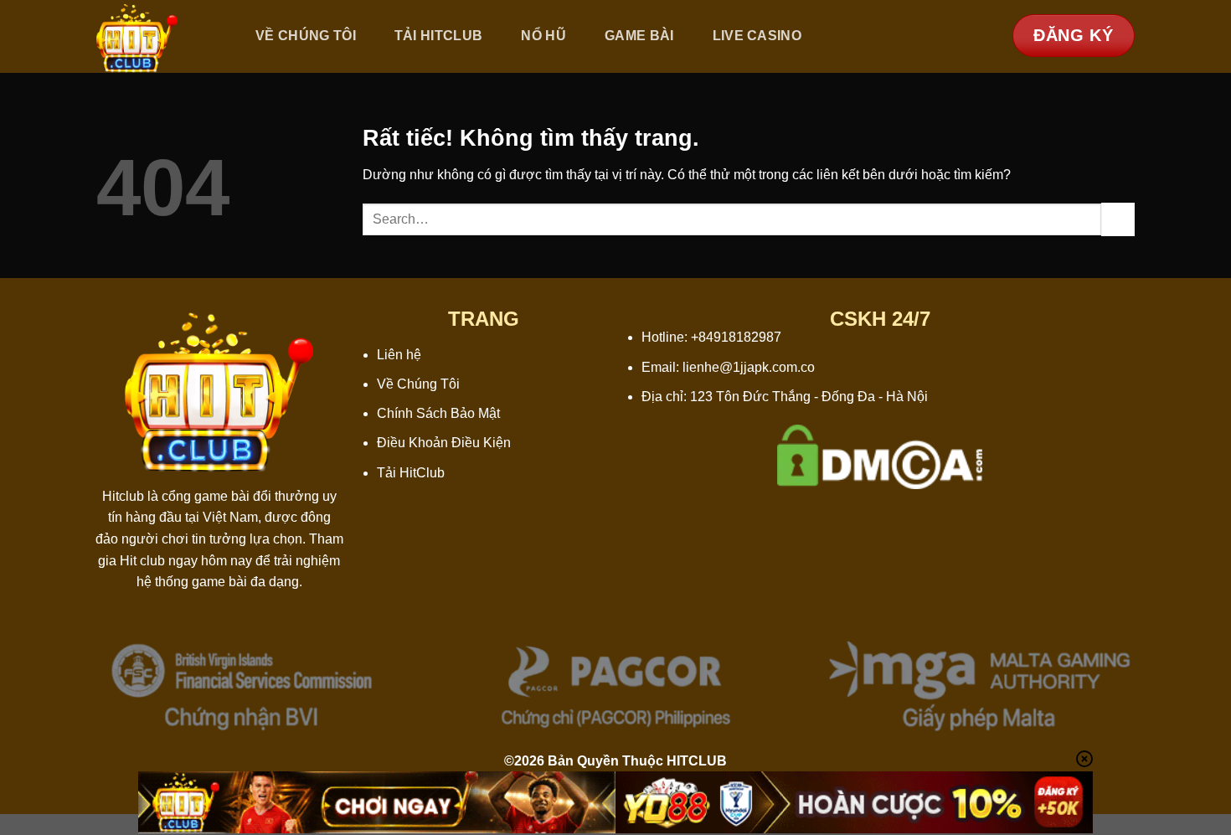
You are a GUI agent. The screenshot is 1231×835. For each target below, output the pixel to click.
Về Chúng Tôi (305, 35)
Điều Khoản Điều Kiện (444, 443)
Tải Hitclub (438, 35)
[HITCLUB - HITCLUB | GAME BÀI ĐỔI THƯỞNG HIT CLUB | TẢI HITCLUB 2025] (157, 36)
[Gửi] (1118, 219)
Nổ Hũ (543, 35)
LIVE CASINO (757, 35)
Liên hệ (399, 355)
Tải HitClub (411, 473)
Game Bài (639, 35)
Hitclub (123, 496)
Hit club (142, 561)
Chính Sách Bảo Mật (438, 413)
